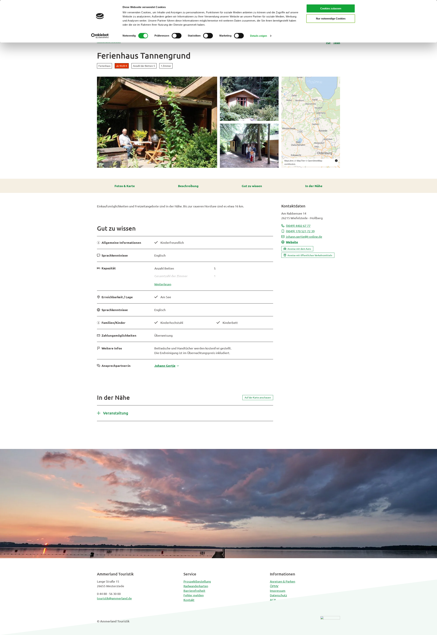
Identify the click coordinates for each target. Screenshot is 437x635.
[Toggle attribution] (336, 161)
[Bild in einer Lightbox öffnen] (330, 623)
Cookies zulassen (330, 8)
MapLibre (288, 160)
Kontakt (189, 600)
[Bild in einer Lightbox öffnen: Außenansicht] (249, 99)
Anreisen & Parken (282, 581)
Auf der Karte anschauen (258, 397)
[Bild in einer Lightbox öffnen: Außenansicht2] (249, 146)
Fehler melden (194, 595)
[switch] (176, 35)
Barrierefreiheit (194, 590)
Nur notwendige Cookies (331, 18)
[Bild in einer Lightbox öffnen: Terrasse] (157, 122)
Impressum (277, 590)
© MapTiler (300, 160)
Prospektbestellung (197, 581)
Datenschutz (278, 595)
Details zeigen (258, 35)
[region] (310, 122)
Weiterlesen (162, 284)
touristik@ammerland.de (114, 598)
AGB (273, 600)
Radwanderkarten (196, 586)
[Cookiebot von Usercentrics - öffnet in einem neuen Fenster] (100, 35)
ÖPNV (274, 586)
